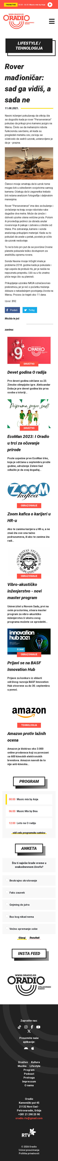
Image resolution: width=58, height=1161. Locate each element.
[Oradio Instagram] (26, 1027)
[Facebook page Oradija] (32, 1027)
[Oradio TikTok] (19, 1027)
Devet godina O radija (26, 372)
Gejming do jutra (19, 904)
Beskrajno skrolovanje (23, 880)
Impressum (29, 1081)
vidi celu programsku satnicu (29, 832)
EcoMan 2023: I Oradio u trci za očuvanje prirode (28, 443)
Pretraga (29, 1077)
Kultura (35, 1062)
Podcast (29, 1073)
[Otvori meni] (52, 21)
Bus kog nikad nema (22, 916)
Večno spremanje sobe (24, 928)
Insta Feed (29, 953)
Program (29, 781)
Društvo (29, 364)
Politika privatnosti (29, 1153)
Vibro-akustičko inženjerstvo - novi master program (24, 591)
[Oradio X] (29, 1031)
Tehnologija (29, 725)
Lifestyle (35, 1066)
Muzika (22, 1066)
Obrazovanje (29, 505)
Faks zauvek (17, 892)
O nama (29, 1085)
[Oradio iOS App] (32, 1048)
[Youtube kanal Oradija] (38, 1027)
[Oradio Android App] (26, 1048)
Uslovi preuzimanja (29, 1150)
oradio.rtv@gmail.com (29, 1118)
